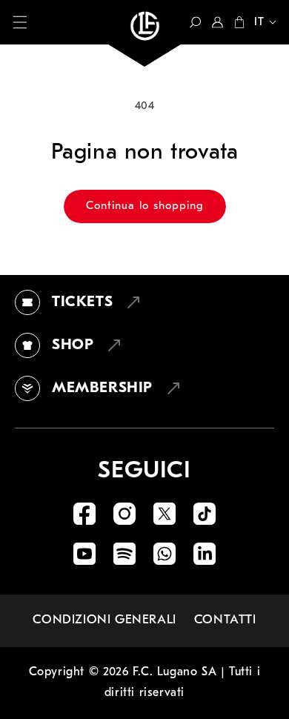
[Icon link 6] (124, 554)
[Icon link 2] (124, 514)
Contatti (225, 620)
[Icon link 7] (164, 554)
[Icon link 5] (84, 554)
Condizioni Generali (104, 620)
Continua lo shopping (145, 206)
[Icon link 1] (84, 514)
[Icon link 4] (204, 514)
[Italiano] (261, 24)
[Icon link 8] (204, 554)
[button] (20, 22)
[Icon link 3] (164, 514)
